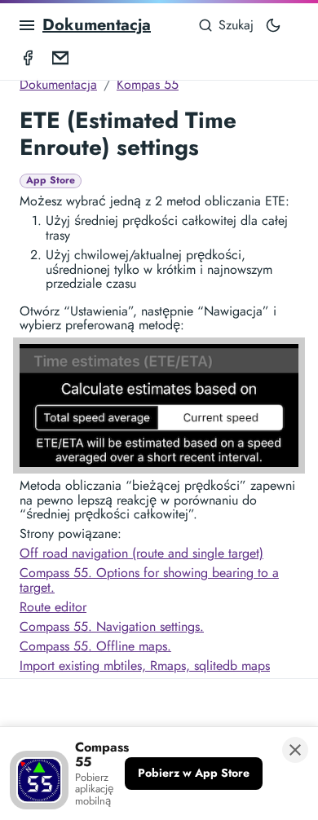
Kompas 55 (148, 84)
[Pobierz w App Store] (194, 773)
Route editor (53, 606)
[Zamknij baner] (295, 750)
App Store (50, 180)
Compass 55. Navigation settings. (112, 626)
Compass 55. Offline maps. (95, 646)
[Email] (60, 57)
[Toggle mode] (273, 25)
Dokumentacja (96, 25)
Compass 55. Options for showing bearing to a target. (149, 580)
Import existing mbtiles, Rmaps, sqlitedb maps (145, 665)
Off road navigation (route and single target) (141, 553)
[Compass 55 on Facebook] (28, 57)
